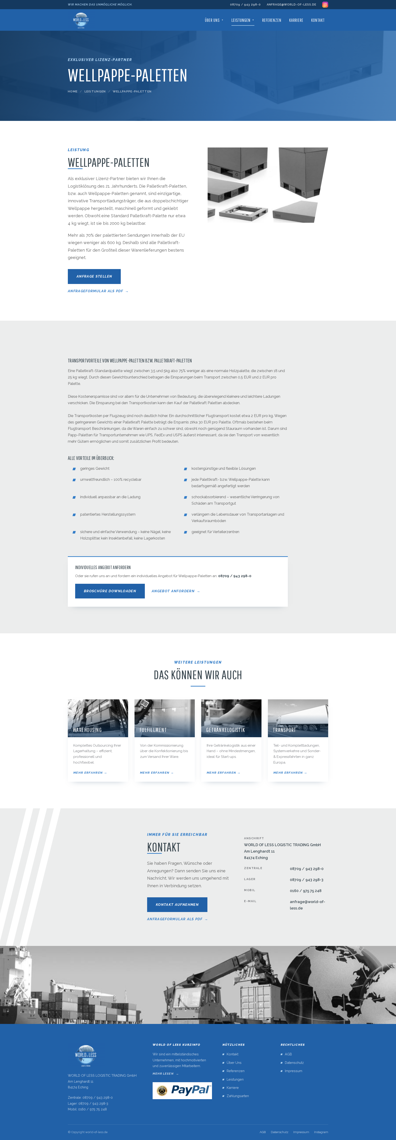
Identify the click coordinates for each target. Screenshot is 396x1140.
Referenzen (271, 20)
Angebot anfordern (173, 591)
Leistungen (242, 20)
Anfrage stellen (94, 276)
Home (72, 91)
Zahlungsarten (238, 1096)
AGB (288, 1054)
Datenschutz (294, 1063)
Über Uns (234, 1063)
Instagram (321, 1132)
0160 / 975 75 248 (306, 891)
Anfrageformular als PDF (95, 291)
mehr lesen (163, 1073)
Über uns (214, 20)
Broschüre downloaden (110, 591)
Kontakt (318, 20)
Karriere (296, 20)
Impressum (293, 1071)
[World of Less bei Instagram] (325, 5)
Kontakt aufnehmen (177, 905)
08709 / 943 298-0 (245, 4)
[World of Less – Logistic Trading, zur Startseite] (81, 20)
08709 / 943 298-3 (306, 880)
